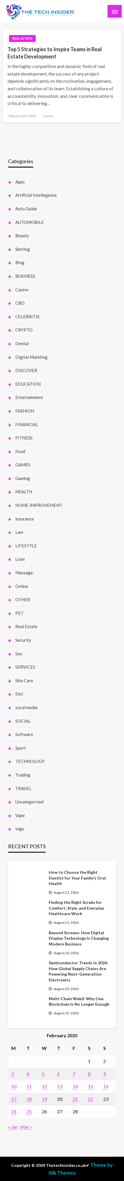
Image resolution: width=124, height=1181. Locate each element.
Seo (18, 653)
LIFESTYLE (26, 545)
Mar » (26, 1127)
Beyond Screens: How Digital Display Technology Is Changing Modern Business (79, 938)
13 (59, 1086)
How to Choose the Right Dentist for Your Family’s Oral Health (77, 878)
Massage (24, 572)
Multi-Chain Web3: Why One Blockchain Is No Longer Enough (79, 1001)
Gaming (22, 478)
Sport (20, 747)
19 (44, 1099)
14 (75, 1086)
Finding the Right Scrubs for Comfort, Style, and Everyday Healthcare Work (76, 908)
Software (24, 734)
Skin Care (24, 680)
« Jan (13, 1127)
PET (19, 613)
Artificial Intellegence (36, 195)
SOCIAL (23, 721)
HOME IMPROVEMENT (38, 505)
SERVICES (25, 666)
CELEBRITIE (27, 316)
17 (13, 1099)
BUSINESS (25, 276)
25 (29, 1111)
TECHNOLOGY (30, 761)
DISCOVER (26, 370)
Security (23, 640)
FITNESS (24, 437)
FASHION (24, 410)
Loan (20, 559)
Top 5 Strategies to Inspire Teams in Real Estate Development (54, 53)
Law (19, 532)
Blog (20, 262)
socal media (26, 707)
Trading (22, 774)
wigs (19, 828)
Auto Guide (26, 208)
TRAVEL (23, 788)
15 (90, 1086)
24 (13, 1111)
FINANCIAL (26, 424)
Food (20, 451)
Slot (19, 693)
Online (21, 586)
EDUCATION (28, 384)
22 (90, 1099)
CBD (20, 303)
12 (44, 1086)
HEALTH (23, 491)
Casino (22, 289)
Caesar (48, 116)
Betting (22, 249)
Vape (20, 815)
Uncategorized (29, 801)
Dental (22, 343)
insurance (24, 518)
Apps (20, 181)
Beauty (22, 235)
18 (29, 1099)
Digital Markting (31, 357)
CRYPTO (24, 329)
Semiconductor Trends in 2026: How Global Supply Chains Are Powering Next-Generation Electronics (78, 971)
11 (29, 1086)
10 (13, 1086)
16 (105, 1086)
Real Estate (22, 38)
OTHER (22, 599)
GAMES (22, 464)
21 (75, 1099)
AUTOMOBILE (29, 222)
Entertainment (29, 397)
